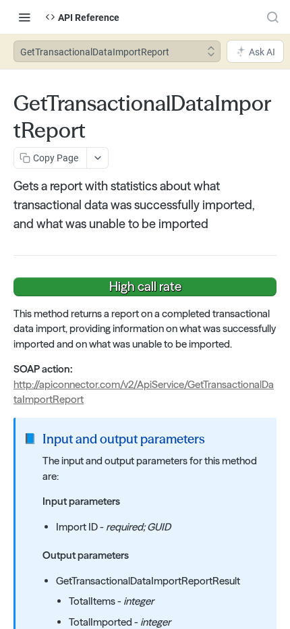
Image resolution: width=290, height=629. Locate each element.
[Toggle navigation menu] (24, 17)
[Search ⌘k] (272, 17)
